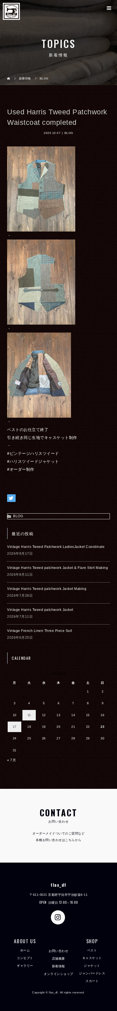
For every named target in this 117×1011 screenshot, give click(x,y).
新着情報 (58, 966)
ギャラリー (25, 965)
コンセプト (25, 958)
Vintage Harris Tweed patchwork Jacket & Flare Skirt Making (57, 568)
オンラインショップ (58, 974)
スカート (92, 981)
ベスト (92, 950)
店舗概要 (58, 958)
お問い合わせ (58, 951)
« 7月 (11, 760)
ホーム (25, 950)
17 (14, 726)
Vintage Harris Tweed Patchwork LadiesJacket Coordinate (56, 547)
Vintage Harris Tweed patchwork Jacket (40, 610)
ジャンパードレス (92, 973)
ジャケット (92, 965)
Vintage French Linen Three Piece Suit (39, 631)
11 (29, 715)
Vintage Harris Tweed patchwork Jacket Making (46, 589)
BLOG (68, 132)
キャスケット (92, 958)
